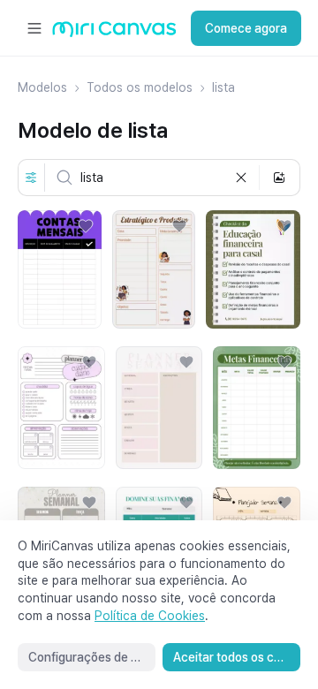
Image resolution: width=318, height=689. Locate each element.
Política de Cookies (150, 616)
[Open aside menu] (34, 28)
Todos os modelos (140, 87)
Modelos (42, 87)
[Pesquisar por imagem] (279, 177)
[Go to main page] (114, 33)
